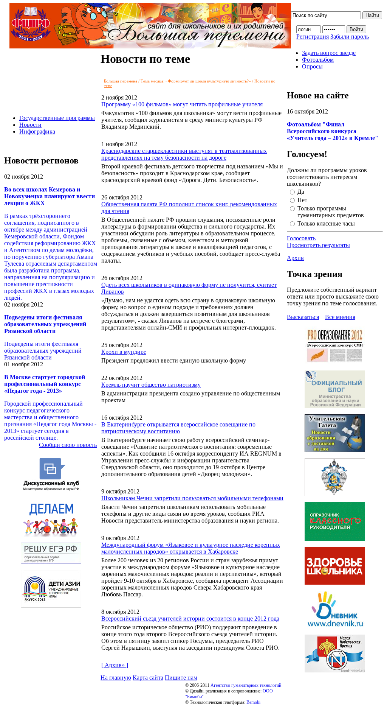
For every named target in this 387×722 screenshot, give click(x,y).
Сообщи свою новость (68, 445)
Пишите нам (181, 677)
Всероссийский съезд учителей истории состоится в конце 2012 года (190, 618)
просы (312, 66)
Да (300, 191)
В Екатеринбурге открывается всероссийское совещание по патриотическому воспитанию (178, 427)
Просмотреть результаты (318, 245)
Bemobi (253, 702)
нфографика (37, 131)
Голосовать (301, 238)
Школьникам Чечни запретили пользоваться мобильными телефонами (192, 498)
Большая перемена (120, 81)
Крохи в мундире (123, 352)
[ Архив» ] (114, 665)
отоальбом (318, 59)
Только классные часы (326, 223)
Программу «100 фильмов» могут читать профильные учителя (182, 104)
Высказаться (303, 317)
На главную (116, 677)
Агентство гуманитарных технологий (246, 685)
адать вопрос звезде (329, 53)
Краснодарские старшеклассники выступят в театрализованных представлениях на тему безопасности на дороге (184, 154)
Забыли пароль (349, 36)
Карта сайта (148, 677)
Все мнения (340, 317)
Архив (295, 258)
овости (30, 124)
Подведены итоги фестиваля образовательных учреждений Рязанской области (43, 351)
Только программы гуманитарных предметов (330, 211)
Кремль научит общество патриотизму (151, 384)
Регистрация (312, 36)
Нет (302, 200)
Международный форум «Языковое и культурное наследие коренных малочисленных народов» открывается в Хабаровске (190, 548)
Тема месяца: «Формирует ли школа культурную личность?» (196, 81)
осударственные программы (57, 118)
